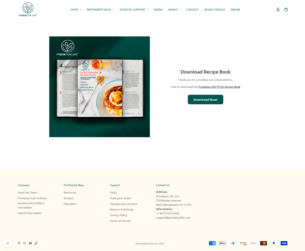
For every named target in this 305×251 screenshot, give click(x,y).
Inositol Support (132, 9)
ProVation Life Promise (32, 198)
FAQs (113, 192)
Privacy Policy (118, 215)
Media (158, 9)
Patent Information (30, 213)
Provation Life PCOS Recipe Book (219, 86)
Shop (74, 9)
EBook (235, 9)
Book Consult (214, 9)
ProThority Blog (98, 9)
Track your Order (120, 198)
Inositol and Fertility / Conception (31, 205)
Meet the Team (27, 192)
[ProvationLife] (28, 9)
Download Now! (205, 99)
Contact (192, 9)
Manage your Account (123, 203)
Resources (70, 192)
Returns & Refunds (122, 209)
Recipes (68, 198)
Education (70, 203)
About (173, 9)
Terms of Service (120, 220)
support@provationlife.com (173, 217)
